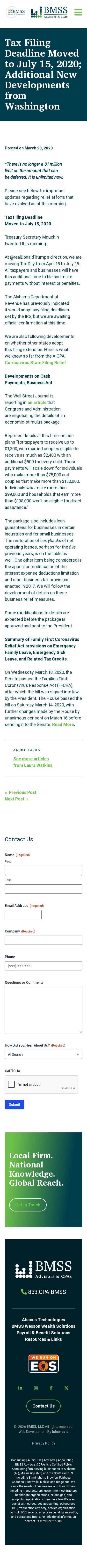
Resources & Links (43, 1339)
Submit (14, 1105)
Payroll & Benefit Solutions (43, 1332)
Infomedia (60, 1432)
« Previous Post (20, 792)
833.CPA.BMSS (47, 1292)
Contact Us (43, 1405)
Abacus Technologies (43, 1319)
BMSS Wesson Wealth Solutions (43, 1326)
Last (8, 880)
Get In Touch (27, 1204)
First (8, 861)
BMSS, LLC (35, 1427)
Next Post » (17, 798)
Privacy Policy (43, 1443)
